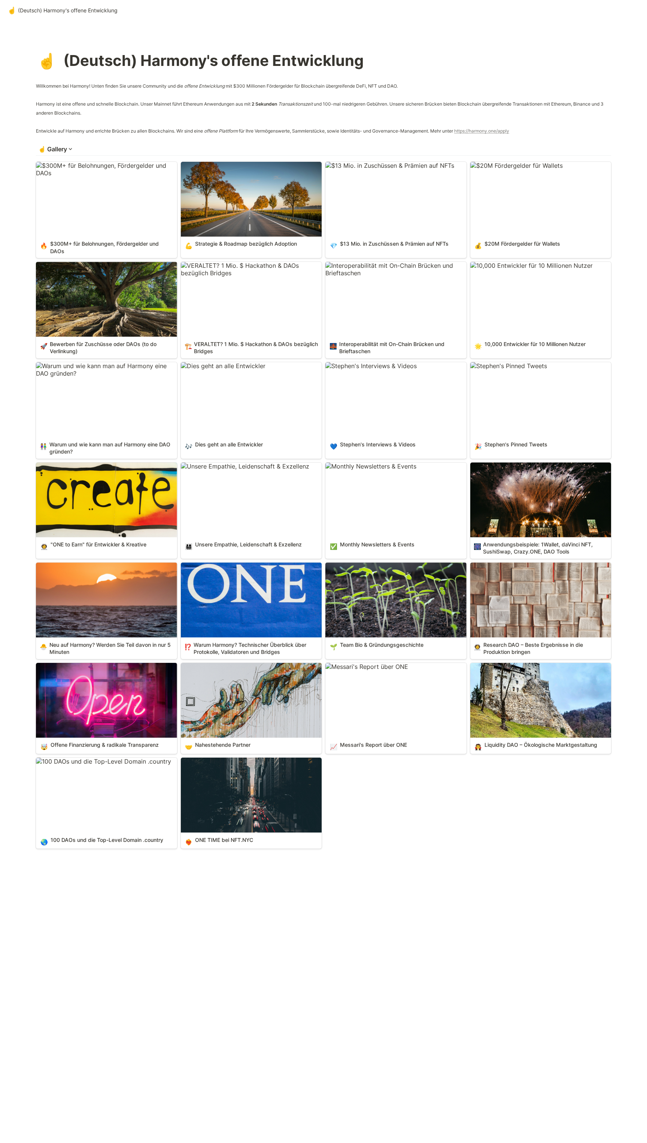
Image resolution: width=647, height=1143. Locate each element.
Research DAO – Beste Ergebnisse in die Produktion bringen (526, 570)
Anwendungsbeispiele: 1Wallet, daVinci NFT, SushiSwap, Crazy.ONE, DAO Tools (531, 470)
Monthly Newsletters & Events (367, 466)
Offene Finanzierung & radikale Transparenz (98, 666)
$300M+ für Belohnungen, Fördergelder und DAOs (98, 169)
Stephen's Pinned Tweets (505, 366)
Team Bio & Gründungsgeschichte (372, 566)
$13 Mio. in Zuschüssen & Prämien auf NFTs (386, 165)
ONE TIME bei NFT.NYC (214, 761)
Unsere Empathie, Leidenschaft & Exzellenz (242, 466)
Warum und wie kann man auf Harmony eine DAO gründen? (105, 369)
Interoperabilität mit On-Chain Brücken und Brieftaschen (386, 269)
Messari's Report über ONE (363, 666)
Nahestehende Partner (212, 666)
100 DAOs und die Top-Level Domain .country (100, 761)
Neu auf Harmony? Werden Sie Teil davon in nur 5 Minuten (106, 570)
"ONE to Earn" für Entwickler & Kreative (92, 466)
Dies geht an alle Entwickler (220, 366)
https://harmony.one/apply (481, 131)
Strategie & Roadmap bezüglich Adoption (239, 165)
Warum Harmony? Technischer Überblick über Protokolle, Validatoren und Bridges (245, 570)
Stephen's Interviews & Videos (368, 366)
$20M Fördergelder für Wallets (513, 165)
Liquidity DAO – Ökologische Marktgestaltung (534, 666)
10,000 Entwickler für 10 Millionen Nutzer (528, 265)
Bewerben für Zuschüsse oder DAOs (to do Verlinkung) (96, 269)
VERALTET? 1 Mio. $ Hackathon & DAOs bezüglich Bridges (237, 269)
